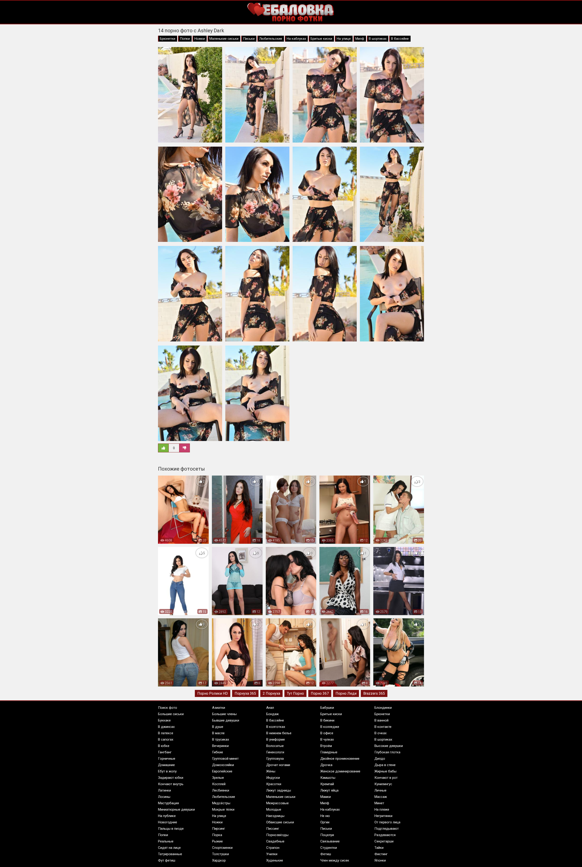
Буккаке (164, 720)
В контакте (382, 727)
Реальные (165, 841)
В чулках (327, 739)
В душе (217, 727)
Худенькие (274, 860)
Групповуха (275, 759)
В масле (218, 733)
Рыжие (217, 841)
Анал (270, 708)
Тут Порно (295, 693)
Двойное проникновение (339, 759)
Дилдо (379, 759)
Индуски (273, 778)
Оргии (324, 822)
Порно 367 (320, 693)
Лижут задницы (278, 790)
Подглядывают (386, 829)
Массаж (380, 797)
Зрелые (218, 778)
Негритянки (383, 816)
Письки (249, 39)
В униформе (275, 739)
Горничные (166, 759)
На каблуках (296, 39)
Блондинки (383, 708)
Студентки (328, 848)
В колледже (329, 727)
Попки (185, 39)
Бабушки (327, 708)
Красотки (273, 784)
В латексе (165, 733)
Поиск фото (167, 708)
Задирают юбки (170, 778)
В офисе (326, 733)
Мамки (325, 797)
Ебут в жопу (167, 771)
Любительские (270, 39)
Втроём (326, 746)
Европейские (222, 771)
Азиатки (218, 708)
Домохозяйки (223, 765)
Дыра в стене (385, 765)
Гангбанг (165, 752)
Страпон (272, 848)
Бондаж (272, 714)
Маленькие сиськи (223, 39)
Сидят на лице (169, 848)
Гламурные (328, 752)
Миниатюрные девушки (176, 809)
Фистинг (381, 854)
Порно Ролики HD (212, 693)
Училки (271, 854)
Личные (380, 790)
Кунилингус (383, 784)
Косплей (219, 784)
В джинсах (166, 727)
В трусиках (220, 739)
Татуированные (170, 854)
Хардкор (219, 860)
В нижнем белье (278, 733)
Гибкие (217, 752)
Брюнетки (167, 39)
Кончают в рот (386, 778)
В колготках (275, 727)
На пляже (381, 809)
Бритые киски (321, 39)
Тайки (379, 848)
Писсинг (272, 829)
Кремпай (327, 784)
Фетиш (325, 854)
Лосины (164, 797)
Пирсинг (218, 829)
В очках (380, 733)
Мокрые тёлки (223, 809)
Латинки (164, 790)
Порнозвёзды (277, 835)
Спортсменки (222, 848)
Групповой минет (225, 759)
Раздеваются (385, 835)
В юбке (163, 746)
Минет (379, 803)
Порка (217, 835)
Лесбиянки (220, 790)
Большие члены (224, 714)
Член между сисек (334, 860)
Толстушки (220, 854)
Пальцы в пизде (171, 829)
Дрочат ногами (278, 765)
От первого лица (387, 822)
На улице (344, 39)
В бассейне (400, 39)
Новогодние (167, 822)
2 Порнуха (271, 693)
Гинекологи (275, 752)
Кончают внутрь (170, 784)
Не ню (325, 816)
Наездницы (275, 816)
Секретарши (384, 841)
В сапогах (165, 739)
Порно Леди (346, 693)
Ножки (199, 39)
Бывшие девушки (225, 720)
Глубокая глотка (387, 752)
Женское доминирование (340, 771)
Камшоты (327, 778)
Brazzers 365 (374, 693)
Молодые (273, 809)
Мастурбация (168, 803)
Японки (380, 860)
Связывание (330, 841)
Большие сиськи (171, 714)
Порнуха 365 (245, 693)
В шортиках (377, 39)
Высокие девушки (388, 746)
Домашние (166, 765)
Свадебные (275, 841)
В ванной (381, 720)
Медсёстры (221, 803)
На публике (167, 816)
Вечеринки (220, 746)
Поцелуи (327, 835)
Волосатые (275, 746)
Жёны (270, 771)
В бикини (327, 720)
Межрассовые (277, 803)
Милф (359, 39)
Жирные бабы (385, 771)
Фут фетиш (166, 860)
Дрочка (326, 765)
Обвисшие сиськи (280, 822)
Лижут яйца (329, 790)
